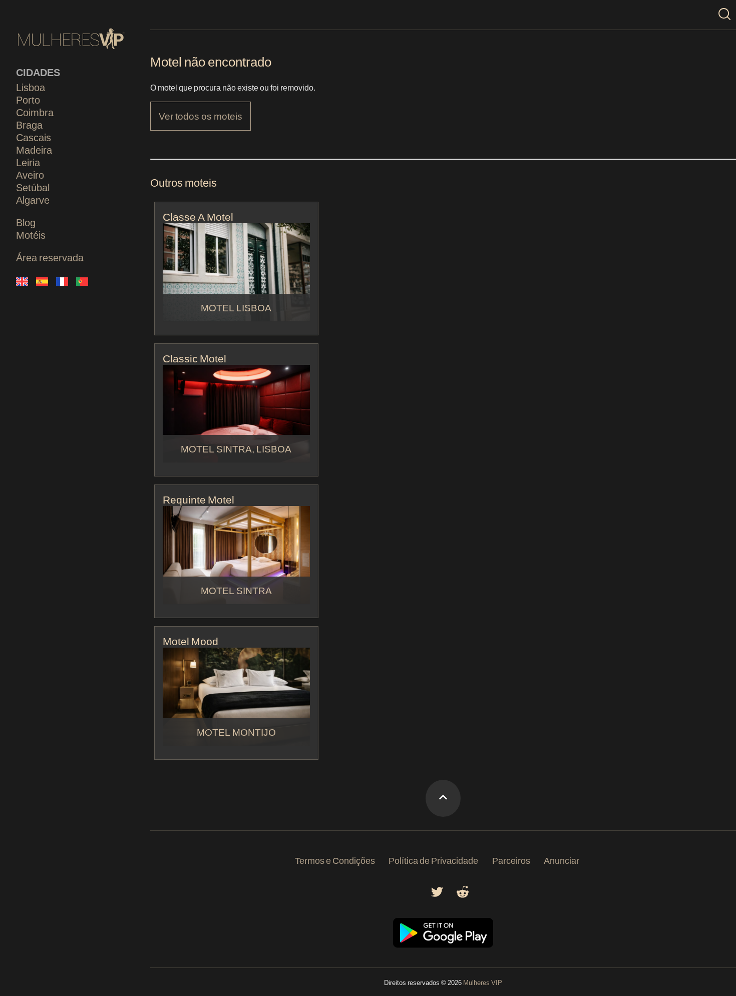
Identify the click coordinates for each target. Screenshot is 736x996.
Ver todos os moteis (200, 116)
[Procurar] (724, 15)
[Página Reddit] (463, 894)
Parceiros (511, 860)
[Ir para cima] (443, 798)
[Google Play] (443, 944)
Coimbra (35, 112)
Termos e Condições (335, 860)
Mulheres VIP (482, 982)
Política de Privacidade (433, 860)
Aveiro (30, 175)
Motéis (31, 235)
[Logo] (71, 39)
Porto (28, 100)
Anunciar (561, 860)
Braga (29, 125)
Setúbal (33, 187)
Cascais (33, 137)
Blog (26, 222)
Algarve (33, 200)
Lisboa (30, 87)
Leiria (28, 162)
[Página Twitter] (437, 894)
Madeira (34, 150)
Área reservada (50, 257)
